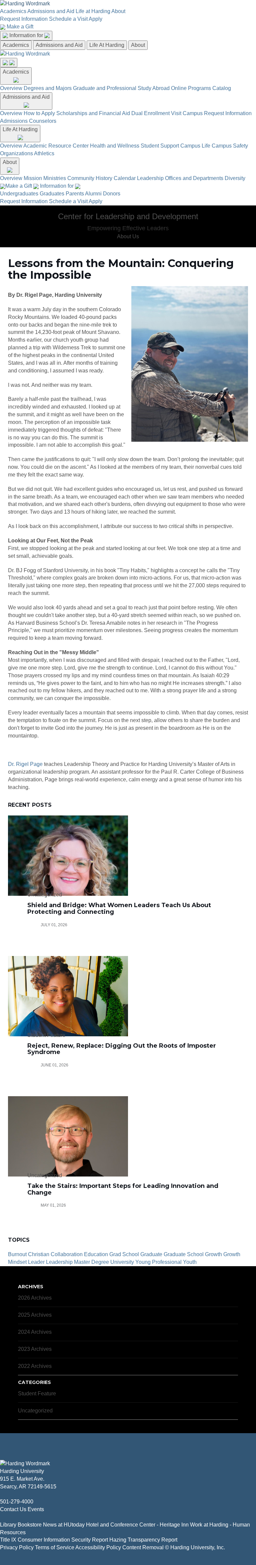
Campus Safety (230, 146)
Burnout (17, 1254)
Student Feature (37, 1393)
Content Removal (143, 1547)
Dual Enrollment (150, 113)
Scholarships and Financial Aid (93, 113)
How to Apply (39, 113)
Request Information (24, 19)
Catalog (221, 88)
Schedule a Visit (68, 19)
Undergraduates (19, 193)
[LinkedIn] (18, 1517)
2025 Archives (35, 1315)
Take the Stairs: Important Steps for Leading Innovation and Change (122, 1189)
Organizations (16, 153)
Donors (111, 193)
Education (96, 1254)
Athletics (44, 153)
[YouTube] (23, 1517)
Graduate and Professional (104, 88)
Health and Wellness (114, 146)
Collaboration (67, 1254)
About (118, 11)
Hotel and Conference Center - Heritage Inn (137, 1525)
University (122, 1262)
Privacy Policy (17, 1547)
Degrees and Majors (48, 88)
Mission (33, 178)
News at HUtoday (64, 1525)
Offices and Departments (194, 178)
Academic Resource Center (56, 146)
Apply (95, 19)
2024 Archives (35, 1332)
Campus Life (195, 146)
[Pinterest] (29, 1517)
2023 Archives (35, 1349)
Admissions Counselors (28, 121)
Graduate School (184, 1254)
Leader (36, 1262)
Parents (75, 193)
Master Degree (91, 1262)
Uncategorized (35, 1410)
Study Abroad (154, 88)
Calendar (125, 178)
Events (36, 1509)
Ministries (54, 178)
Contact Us (13, 1509)
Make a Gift (20, 26)
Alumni (93, 193)
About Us (128, 236)
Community (80, 178)
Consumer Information (44, 1540)
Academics (13, 11)
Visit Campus (187, 113)
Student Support (160, 146)
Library (8, 1525)
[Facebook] (2, 1517)
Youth (190, 1262)
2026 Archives (35, 1298)
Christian (38, 1254)
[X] (7, 1517)
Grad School (124, 1254)
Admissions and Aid (50, 11)
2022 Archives (35, 1366)
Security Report (89, 1540)
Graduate (151, 1254)
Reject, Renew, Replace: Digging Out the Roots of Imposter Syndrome (121, 1049)
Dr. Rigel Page (25, 764)
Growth (213, 1254)
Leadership (150, 178)
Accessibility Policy (98, 1547)
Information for (26, 35)
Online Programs (191, 88)
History (104, 178)
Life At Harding (106, 45)
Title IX (8, 1540)
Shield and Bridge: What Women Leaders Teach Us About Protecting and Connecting (119, 908)
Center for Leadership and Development (128, 216)
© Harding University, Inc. (195, 1547)
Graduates (52, 193)
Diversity (235, 178)
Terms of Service (54, 1547)
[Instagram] (13, 1517)
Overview (11, 88)
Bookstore (30, 1525)
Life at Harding (93, 11)
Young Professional (158, 1262)
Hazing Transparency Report (143, 1540)
